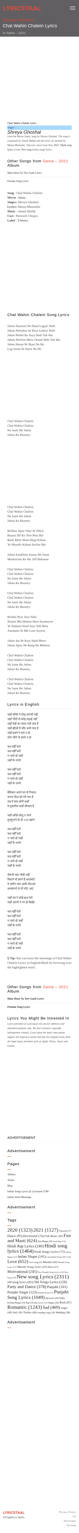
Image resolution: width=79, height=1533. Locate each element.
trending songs (46, 1313)
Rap (30, 1302)
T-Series (22, 220)
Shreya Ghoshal (18, 20)
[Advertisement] (39, 78)
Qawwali (52, 1298)
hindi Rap (59, 1241)
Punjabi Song (45, 1293)
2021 (56, 145)
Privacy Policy (67, 1512)
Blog (9, 1185)
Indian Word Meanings (19, 1197)
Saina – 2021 (16, 33)
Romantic (24, 1307)
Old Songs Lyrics (50, 1282)
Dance (14, 1236)
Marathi (50, 1262)
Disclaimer (70, 1520)
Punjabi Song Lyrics (38, 1294)
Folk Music (53, 1236)
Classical (65, 1231)
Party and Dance (26, 1286)
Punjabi (57, 1287)
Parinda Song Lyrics (17, 181)
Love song (35, 1262)
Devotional (33, 1236)
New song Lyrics (30, 149)
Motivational (22, 1271)
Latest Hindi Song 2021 (58, 1257)
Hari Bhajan (45, 1241)
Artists (10, 1180)
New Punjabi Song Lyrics (51, 1272)
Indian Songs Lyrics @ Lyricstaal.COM (28, 1191)
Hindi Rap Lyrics (25, 1246)
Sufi (17, 1312)
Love (17, 149)
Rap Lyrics (41, 1303)
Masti (53, 1267)
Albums (11, 1174)
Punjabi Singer (22, 1292)
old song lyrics (20, 1282)
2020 (20, 1230)
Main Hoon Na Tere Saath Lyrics (24, 172)
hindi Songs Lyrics (49, 1251)
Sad (51, 1307)
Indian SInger (32, 1256)
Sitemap (71, 1525)
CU (74, 1516)
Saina (22, 197)
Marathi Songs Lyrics (32, 1266)
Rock (65, 1302)
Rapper (53, 1302)
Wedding (63, 1312)
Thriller (30, 1312)
